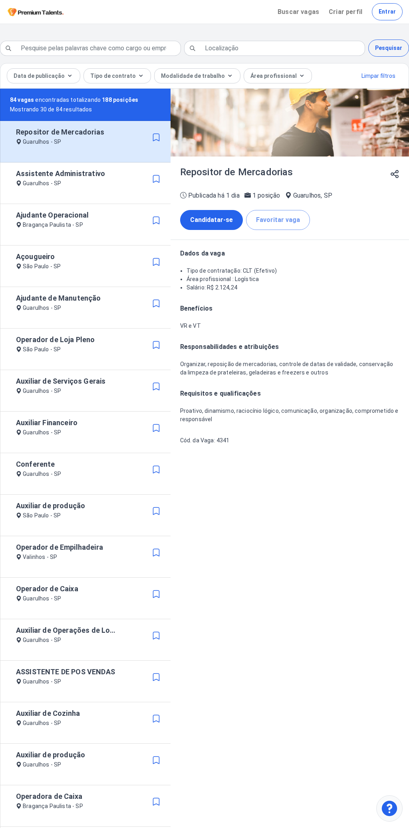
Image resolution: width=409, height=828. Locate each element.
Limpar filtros (378, 76)
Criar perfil (345, 12)
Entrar (387, 11)
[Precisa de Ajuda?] (389, 808)
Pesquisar (388, 48)
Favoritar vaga (278, 220)
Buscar (298, 12)
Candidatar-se (211, 220)
